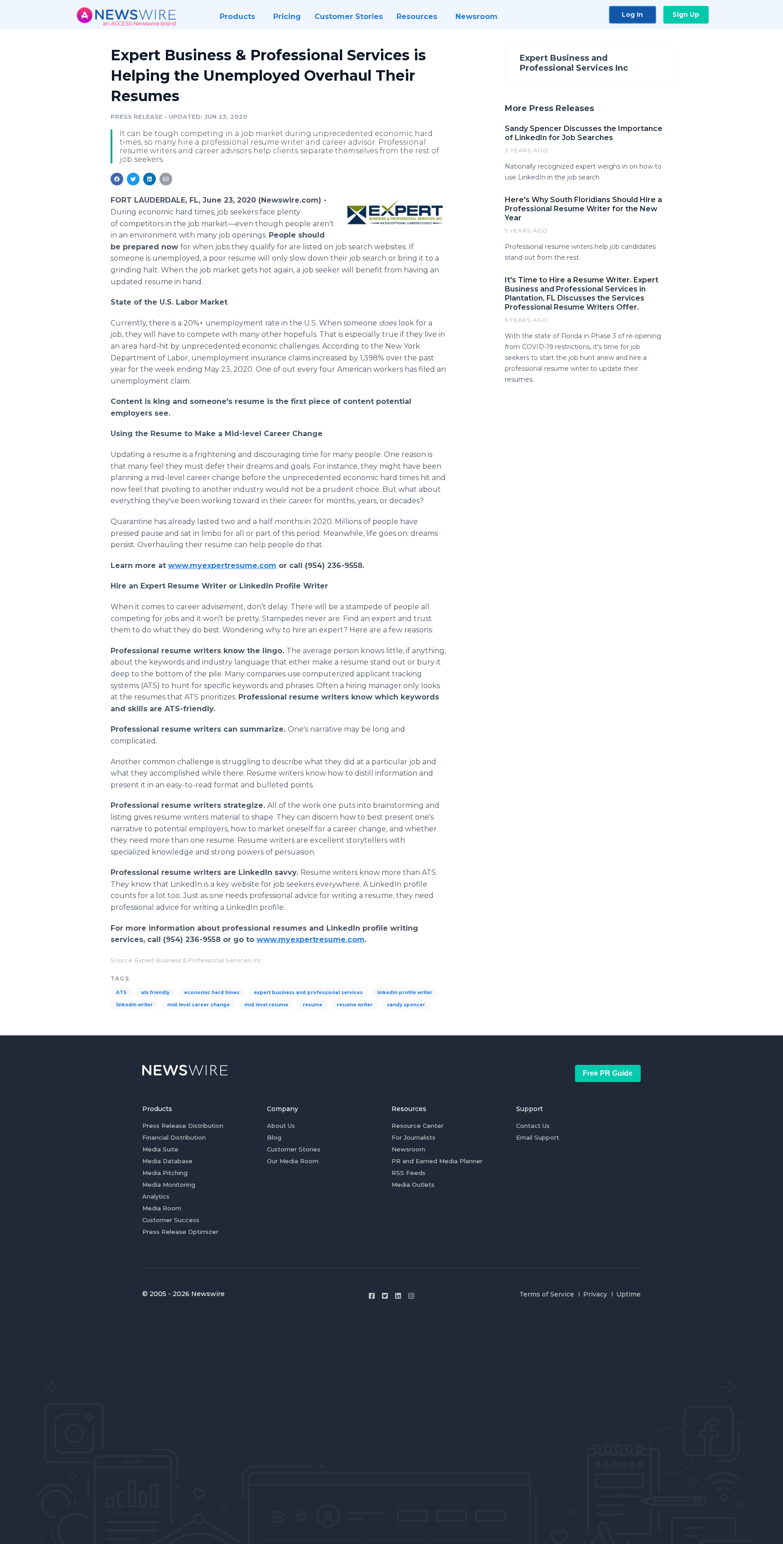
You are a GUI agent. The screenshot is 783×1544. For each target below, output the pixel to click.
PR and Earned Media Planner (437, 1161)
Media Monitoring (168, 1184)
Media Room (161, 1208)
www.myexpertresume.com (222, 565)
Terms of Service (546, 1294)
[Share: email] (166, 179)
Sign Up (685, 14)
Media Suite (160, 1149)
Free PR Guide (608, 1073)
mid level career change (198, 1005)
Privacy (595, 1294)
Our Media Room (293, 1161)
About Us (281, 1125)
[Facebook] (372, 1295)
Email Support (537, 1137)
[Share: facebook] (117, 179)
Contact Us (533, 1125)
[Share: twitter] (133, 179)
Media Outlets (413, 1184)
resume (312, 1005)
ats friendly (155, 992)
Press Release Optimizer (180, 1231)
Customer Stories (293, 1149)
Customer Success (170, 1220)
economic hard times (211, 992)
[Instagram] (411, 1295)
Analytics (155, 1196)
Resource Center (418, 1125)
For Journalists (413, 1137)
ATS (121, 992)
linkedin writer (134, 1005)
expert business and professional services (308, 992)
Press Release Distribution (182, 1125)
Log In (632, 14)
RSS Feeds (408, 1172)
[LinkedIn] (398, 1295)
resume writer (354, 1005)
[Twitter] (385, 1295)
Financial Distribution (174, 1137)
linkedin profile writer (404, 992)
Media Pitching (165, 1172)
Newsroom (408, 1149)
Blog (274, 1137)
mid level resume (266, 1005)
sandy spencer (406, 1005)
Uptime (628, 1294)
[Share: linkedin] (149, 179)
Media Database (167, 1161)
